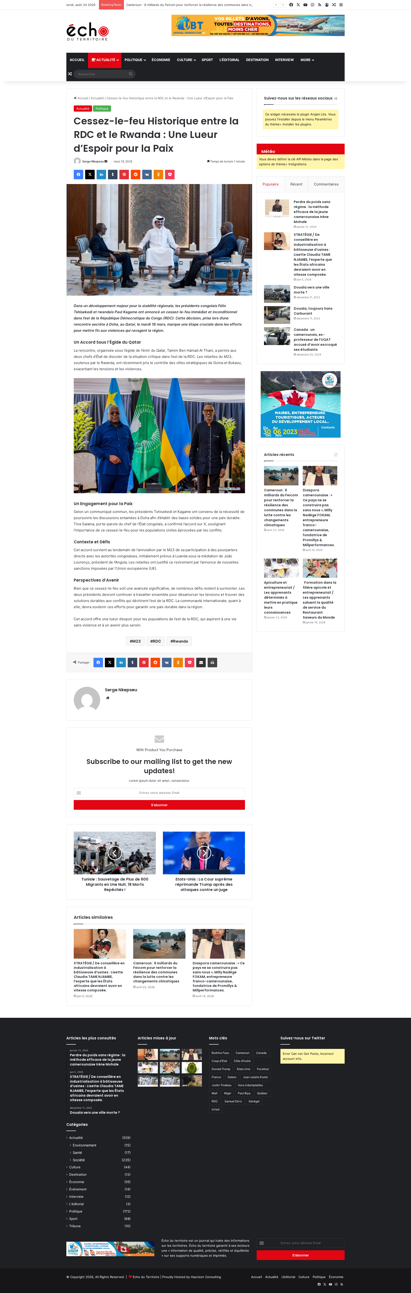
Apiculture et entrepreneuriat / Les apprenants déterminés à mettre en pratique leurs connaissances (281, 597)
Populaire (271, 184)
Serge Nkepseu (93, 161)
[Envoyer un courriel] (105, 161)
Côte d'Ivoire (242, 1061)
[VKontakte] (147, 174)
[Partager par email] (201, 662)
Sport (207, 60)
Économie (161, 60)
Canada (261, 1053)
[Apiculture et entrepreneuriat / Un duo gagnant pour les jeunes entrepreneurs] (170, 1081)
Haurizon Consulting (206, 1277)
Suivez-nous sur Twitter (302, 1038)
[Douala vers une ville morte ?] (277, 294)
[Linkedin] (101, 174)
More (306, 60)
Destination (257, 60)
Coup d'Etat (219, 1061)
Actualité (105, 60)
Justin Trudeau (221, 1085)
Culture (184, 60)
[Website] (108, 698)
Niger (227, 1093)
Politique (133, 60)
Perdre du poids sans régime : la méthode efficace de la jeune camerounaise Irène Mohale (312, 211)
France (216, 1077)
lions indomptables (250, 1085)
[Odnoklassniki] (158, 174)
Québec (262, 1093)
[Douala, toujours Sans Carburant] (277, 315)
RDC (157, 641)
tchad (215, 1109)
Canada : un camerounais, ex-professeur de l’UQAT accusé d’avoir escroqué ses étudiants (315, 339)
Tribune (75, 1226)
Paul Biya (244, 1093)
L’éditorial (230, 60)
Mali (214, 1093)
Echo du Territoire (146, 1277)
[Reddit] (135, 174)
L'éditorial (76, 1204)
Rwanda (180, 641)
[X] (90, 174)
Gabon (232, 1077)
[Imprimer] (212, 662)
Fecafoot (263, 1069)
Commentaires (326, 184)
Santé (77, 1153)
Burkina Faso (220, 1053)
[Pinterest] (124, 174)
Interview (284, 60)
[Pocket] (170, 174)
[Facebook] (78, 174)
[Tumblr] (112, 174)
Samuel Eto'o (233, 1101)
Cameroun (243, 1053)
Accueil (77, 60)
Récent (296, 184)
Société (79, 1160)
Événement (78, 1189)
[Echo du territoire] (87, 31)
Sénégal (254, 1101)
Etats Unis (243, 1069)
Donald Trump (221, 1069)
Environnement (84, 1145)
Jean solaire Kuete (255, 1077)
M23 (136, 641)
